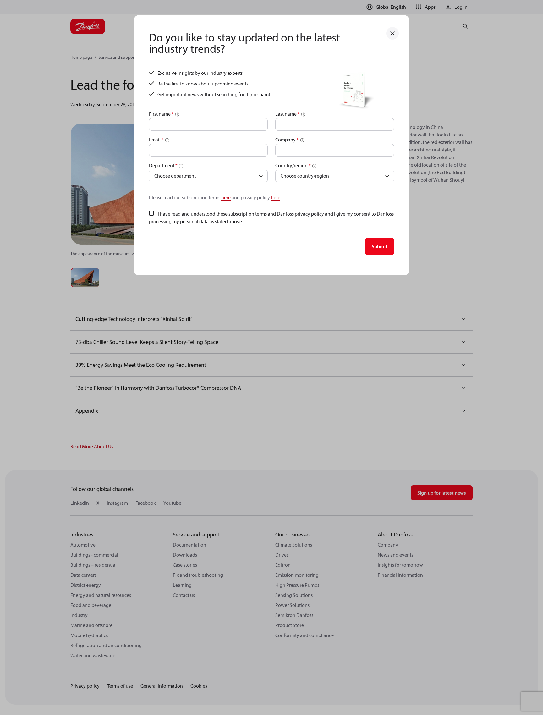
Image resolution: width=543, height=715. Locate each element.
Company (287, 139)
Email (156, 139)
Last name (287, 114)
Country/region (293, 165)
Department (163, 165)
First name (161, 114)
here (226, 197)
